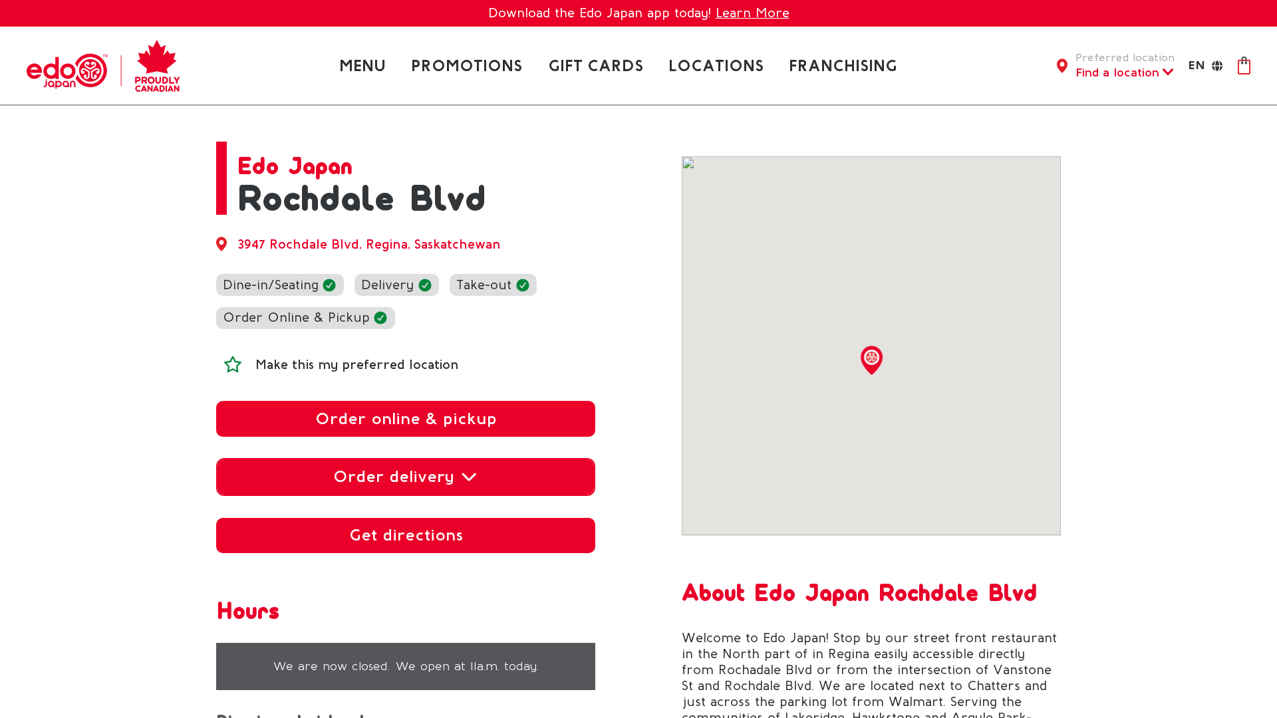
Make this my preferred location (357, 364)
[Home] (103, 64)
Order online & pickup (406, 418)
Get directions (406, 534)
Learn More (752, 13)
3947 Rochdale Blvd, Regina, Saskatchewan (369, 244)
